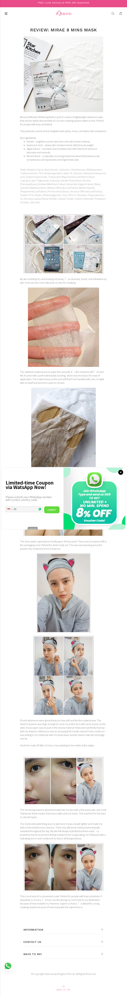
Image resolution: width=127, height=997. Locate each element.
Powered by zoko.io (32, 528)
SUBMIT (51, 509)
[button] (9, 509)
